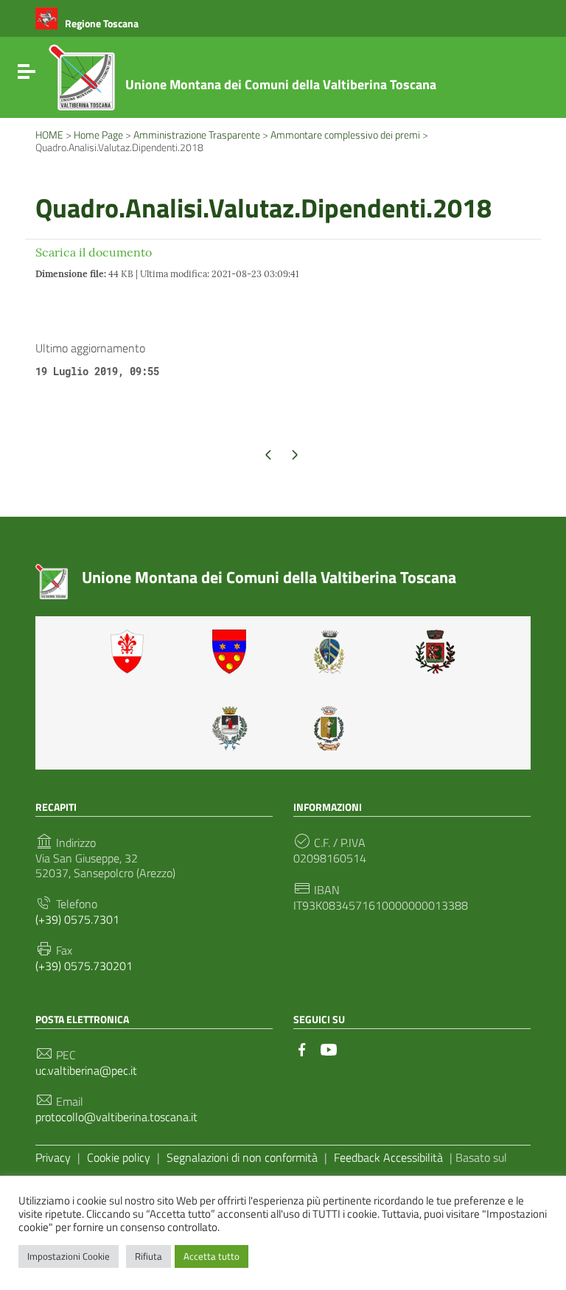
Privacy (53, 1157)
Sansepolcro (232, 728)
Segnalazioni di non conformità (242, 1157)
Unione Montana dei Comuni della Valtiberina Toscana (280, 84)
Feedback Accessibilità (388, 1157)
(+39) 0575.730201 (84, 966)
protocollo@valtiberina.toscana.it (116, 1117)
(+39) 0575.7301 (77, 920)
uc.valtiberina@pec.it (86, 1071)
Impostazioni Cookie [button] (68, 1256)
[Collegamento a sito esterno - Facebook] (302, 1048)
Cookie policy (118, 1157)
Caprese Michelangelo (334, 652)
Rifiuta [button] (148, 1256)
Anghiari (130, 652)
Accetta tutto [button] (212, 1256)
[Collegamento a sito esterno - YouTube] (329, 1048)
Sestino (334, 728)
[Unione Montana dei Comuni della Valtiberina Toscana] (82, 83)
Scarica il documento (93, 252)
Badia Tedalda (232, 652)
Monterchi (435, 652)
